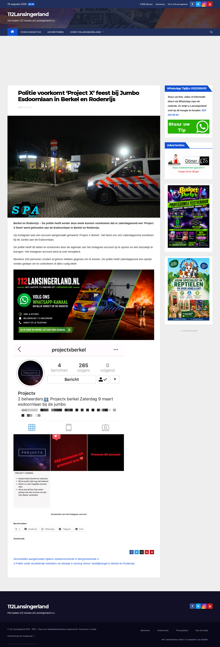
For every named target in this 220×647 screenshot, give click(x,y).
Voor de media (201, 630)
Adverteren (160, 4)
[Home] (12, 32)
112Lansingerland (27, 14)
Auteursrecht (163, 630)
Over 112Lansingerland (178, 4)
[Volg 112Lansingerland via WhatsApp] (83, 305)
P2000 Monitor (146, 4)
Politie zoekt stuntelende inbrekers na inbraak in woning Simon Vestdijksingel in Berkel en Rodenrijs (75, 563)
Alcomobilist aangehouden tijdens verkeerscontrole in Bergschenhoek (55, 559)
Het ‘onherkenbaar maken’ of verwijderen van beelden (185, 639)
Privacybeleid (182, 630)
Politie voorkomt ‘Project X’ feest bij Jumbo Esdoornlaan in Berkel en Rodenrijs (78, 96)
